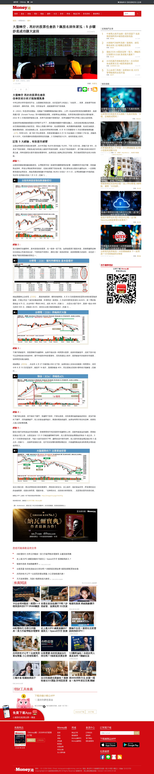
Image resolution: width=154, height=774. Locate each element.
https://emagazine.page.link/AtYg (52, 495)
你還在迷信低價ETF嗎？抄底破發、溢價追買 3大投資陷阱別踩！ (54, 606)
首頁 (14, 20)
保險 (29, 14)
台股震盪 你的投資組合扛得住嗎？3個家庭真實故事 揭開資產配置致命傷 (54, 656)
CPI (16, 133)
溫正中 (112, 75)
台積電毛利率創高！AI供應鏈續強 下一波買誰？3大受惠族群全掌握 (120, 252)
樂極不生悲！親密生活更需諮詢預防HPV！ (82, 629)
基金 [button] (22, 14)
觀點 (42, 14)
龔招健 (112, 38)
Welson (138, 119)
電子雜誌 (89, 738)
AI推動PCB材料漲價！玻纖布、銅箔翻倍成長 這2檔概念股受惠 (123, 44)
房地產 (59, 741)
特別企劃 (60, 749)
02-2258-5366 (46, 768)
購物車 (88, 735)
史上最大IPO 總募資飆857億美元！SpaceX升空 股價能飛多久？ (54, 631)
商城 (68, 14)
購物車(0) (123, 2)
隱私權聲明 (90, 741)
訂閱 (136, 733)
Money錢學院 (76, 741)
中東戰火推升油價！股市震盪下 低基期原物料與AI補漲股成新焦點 (123, 35)
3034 (24, 364)
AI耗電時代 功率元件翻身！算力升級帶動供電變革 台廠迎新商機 (26, 631)
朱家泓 (94, 83)
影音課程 (131, 2)
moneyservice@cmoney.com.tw (69, 768)
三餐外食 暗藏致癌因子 (24, 678)
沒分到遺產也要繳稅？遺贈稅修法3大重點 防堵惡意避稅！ (54, 681)
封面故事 (60, 747)
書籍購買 (75, 735)
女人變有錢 (61, 752)
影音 (61, 14)
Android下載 (79, 712)
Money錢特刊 (76, 738)
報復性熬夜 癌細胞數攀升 (81, 603)
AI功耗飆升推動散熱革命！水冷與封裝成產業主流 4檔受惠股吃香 (123, 62)
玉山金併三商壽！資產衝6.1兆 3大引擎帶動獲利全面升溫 (123, 71)
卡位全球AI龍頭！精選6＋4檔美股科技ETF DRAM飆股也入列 (26, 606)
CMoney (23, 2)
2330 (33, 297)
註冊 (139, 2)
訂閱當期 (40, 740)
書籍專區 (96, 14)
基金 (58, 735)
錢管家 (16, 2)
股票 (16, 14)
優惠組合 (31, 740)
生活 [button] (55, 14)
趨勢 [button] (48, 14)
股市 (29, 20)
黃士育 (112, 57)
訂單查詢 (89, 732)
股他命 (112, 47)
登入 (136, 2)
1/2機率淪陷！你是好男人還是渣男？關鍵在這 (82, 654)
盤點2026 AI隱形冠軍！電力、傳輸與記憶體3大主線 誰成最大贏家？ (123, 53)
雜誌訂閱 (76, 14)
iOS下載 (91, 712)
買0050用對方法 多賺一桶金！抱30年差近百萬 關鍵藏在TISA (82, 681)
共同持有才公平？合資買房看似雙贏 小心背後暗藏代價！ (26, 656)
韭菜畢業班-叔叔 (115, 66)
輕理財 (59, 744)
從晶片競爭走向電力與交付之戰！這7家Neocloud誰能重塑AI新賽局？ (118, 218)
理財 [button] (35, 14)
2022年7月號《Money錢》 (34, 500)
